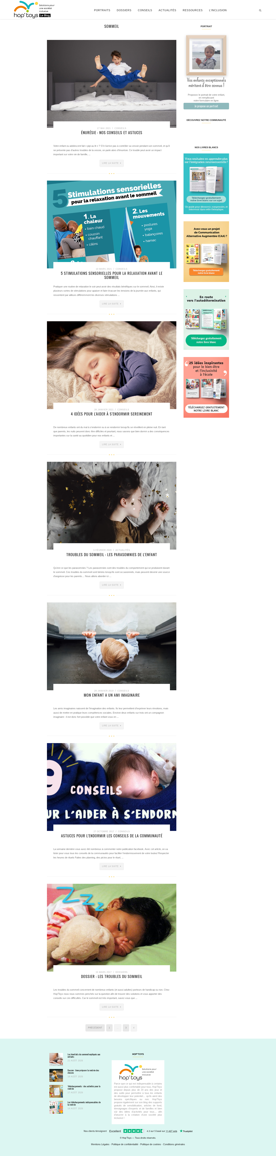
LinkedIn (210, 130)
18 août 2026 (75, 1076)
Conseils (145, 10)
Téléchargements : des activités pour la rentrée (84, 1087)
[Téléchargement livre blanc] (206, 183)
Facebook (187, 130)
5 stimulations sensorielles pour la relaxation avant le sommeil (111, 275)
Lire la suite (110, 163)
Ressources (193, 10)
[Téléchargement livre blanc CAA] (206, 251)
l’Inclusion (218, 10)
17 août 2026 (75, 1092)
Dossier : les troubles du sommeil (111, 976)
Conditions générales (174, 1144)
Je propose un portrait (206, 106)
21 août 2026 (75, 1060)
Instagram (195, 130)
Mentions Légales (100, 1144)
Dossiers (124, 10)
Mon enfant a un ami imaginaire (112, 695)
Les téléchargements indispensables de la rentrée (84, 1103)
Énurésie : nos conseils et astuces (111, 132)
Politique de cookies (150, 1144)
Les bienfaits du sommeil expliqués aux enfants (84, 1055)
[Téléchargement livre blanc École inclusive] (206, 387)
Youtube (217, 130)
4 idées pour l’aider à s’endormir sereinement (111, 414)
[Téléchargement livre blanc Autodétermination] (206, 319)
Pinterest (202, 130)
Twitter (225, 130)
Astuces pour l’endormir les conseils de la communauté (111, 835)
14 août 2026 (75, 1108)
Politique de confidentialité (124, 1144)
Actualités (167, 10)
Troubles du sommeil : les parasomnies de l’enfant (111, 554)
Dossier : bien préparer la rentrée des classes (83, 1071)
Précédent (95, 1028)
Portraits (102, 10)
